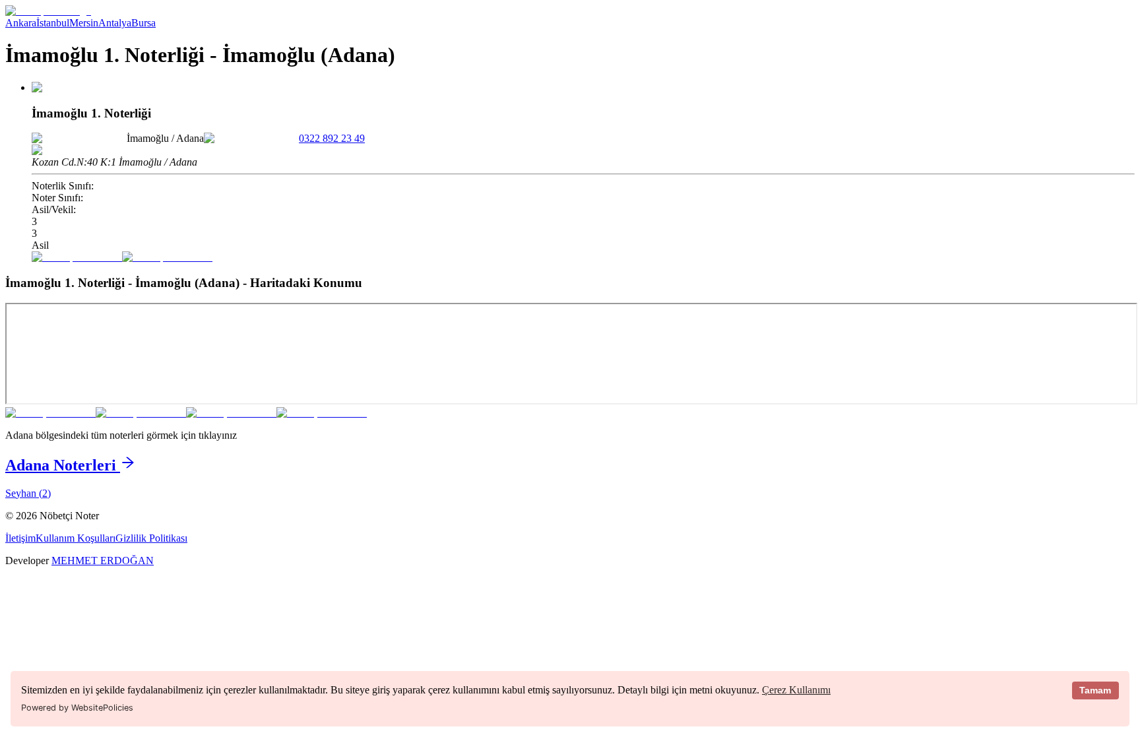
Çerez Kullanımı (796, 689)
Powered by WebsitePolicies (77, 708)
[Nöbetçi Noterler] (48, 10)
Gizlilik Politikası (151, 538)
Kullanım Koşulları (75, 538)
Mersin (83, 22)
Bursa (143, 22)
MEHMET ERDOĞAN (102, 560)
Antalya (114, 22)
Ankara (20, 22)
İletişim (20, 538)
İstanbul (52, 22)
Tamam (1095, 690)
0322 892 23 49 (332, 138)
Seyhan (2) (28, 493)
